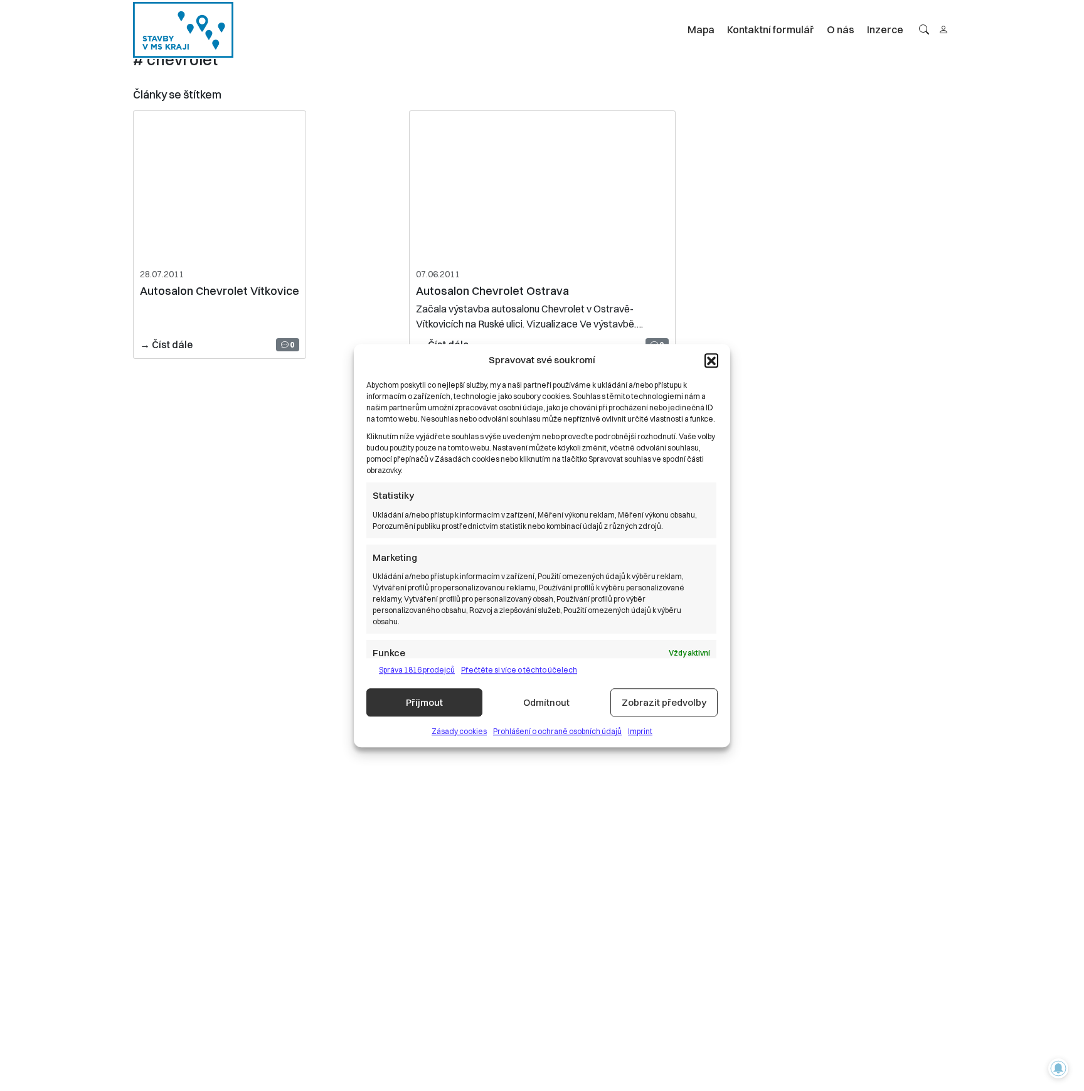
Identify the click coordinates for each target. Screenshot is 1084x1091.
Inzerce (885, 29)
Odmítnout (546, 702)
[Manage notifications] (1058, 1068)
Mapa (701, 29)
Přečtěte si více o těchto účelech (519, 669)
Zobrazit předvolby (664, 702)
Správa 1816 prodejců (417, 669)
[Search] (924, 29)
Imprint (640, 731)
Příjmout (424, 702)
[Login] (943, 29)
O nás (840, 29)
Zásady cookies (459, 731)
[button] (711, 360)
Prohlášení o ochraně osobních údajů (557, 731)
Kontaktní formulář (770, 29)
